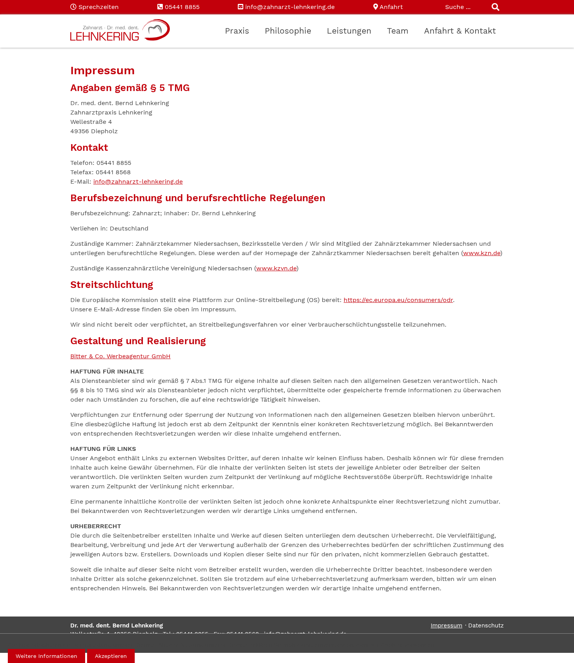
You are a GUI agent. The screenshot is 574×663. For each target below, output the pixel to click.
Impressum (446, 625)
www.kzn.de (481, 253)
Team (397, 31)
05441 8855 (182, 7)
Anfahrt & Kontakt (460, 31)
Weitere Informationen (46, 656)
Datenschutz (486, 625)
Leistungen (349, 31)
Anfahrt (391, 7)
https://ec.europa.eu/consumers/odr (398, 300)
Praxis (237, 31)
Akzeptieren (111, 656)
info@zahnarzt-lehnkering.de (290, 7)
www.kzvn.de (276, 268)
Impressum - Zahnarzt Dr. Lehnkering (120, 30)
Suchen (496, 7)
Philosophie (288, 31)
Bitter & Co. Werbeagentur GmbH (120, 356)
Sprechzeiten (98, 7)
